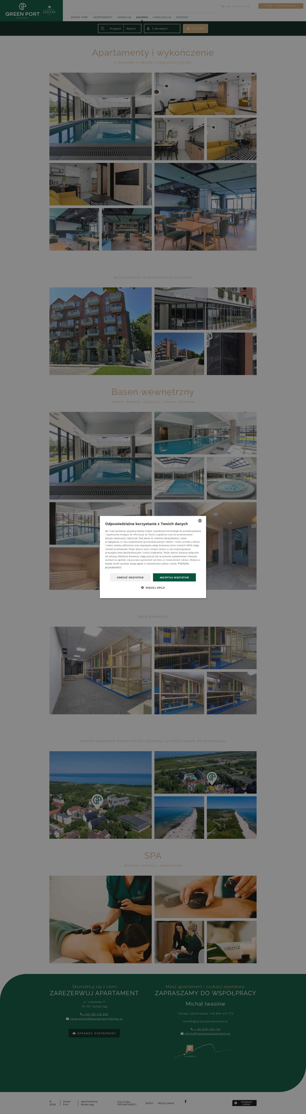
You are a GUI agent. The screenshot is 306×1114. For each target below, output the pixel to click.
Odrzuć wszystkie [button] (130, 577)
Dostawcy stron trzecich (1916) (175, 545)
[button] (153, 588)
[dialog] (153, 557)
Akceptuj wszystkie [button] (174, 577)
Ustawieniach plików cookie (161, 563)
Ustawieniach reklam (177, 560)
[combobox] (200, 520)
